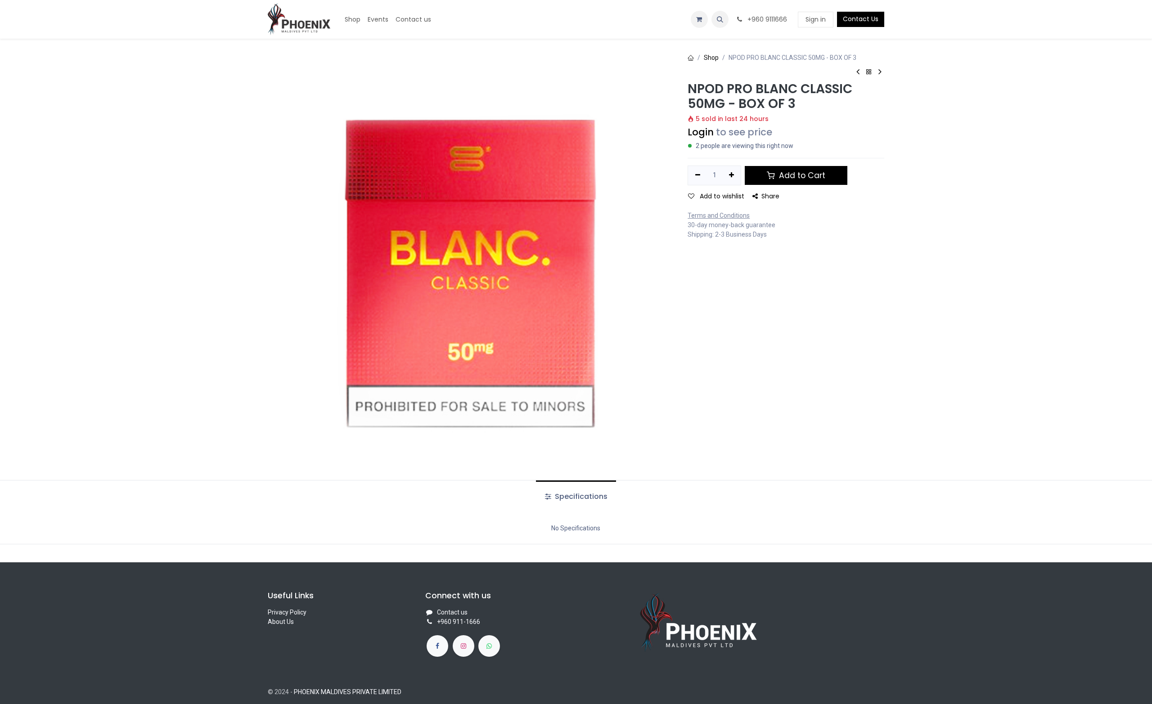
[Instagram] (463, 646)
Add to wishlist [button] (721, 196)
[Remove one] (697, 175)
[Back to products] (869, 72)
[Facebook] (437, 646)
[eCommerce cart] (699, 19)
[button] (720, 19)
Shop (711, 57)
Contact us (452, 612)
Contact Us (860, 18)
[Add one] (731, 175)
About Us (281, 621)
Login (701, 132)
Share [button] (770, 196)
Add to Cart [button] (801, 175)
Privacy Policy (287, 612)
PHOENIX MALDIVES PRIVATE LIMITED (347, 691)
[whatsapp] (489, 646)
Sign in (816, 19)
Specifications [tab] (580, 496)
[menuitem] (352, 19)
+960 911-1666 (458, 621)
